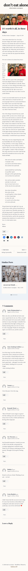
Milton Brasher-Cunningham (9, 35)
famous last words (21, 251)
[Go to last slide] (4, 279)
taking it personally (7, 251)
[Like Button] (4, 231)
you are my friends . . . (10, 285)
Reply (4, 338)
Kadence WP (14, 566)
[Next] (24, 279)
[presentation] (14, 274)
